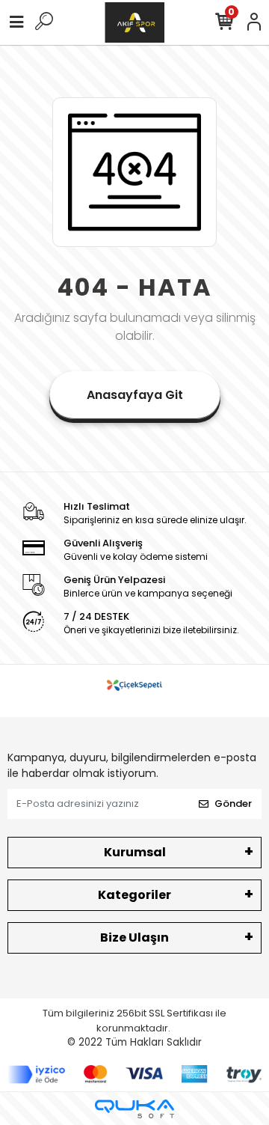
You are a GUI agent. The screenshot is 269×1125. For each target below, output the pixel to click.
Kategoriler (134, 894)
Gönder (233, 803)
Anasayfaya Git (135, 394)
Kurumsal (135, 852)
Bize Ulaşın (134, 937)
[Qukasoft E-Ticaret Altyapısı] (134, 1109)
